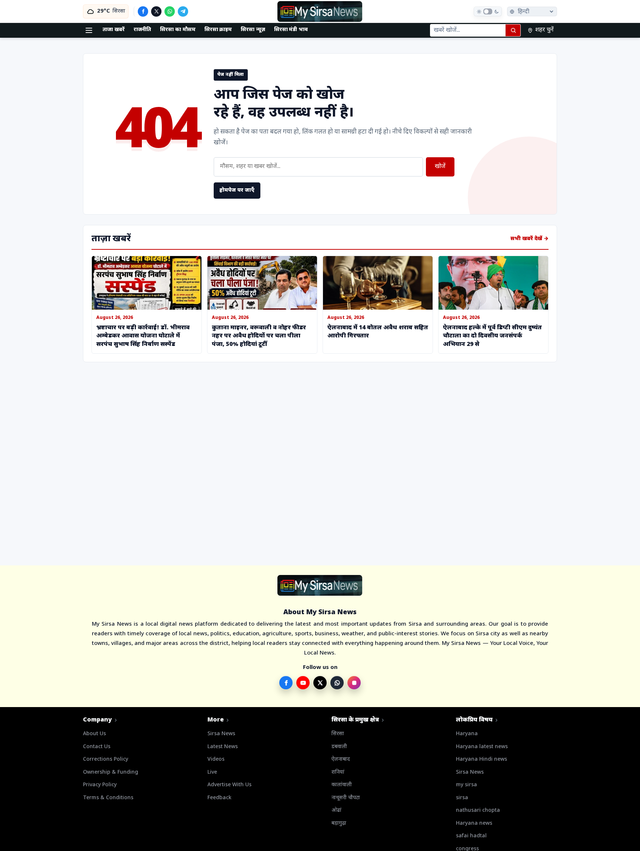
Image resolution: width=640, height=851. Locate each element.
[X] (156, 11)
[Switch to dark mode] (488, 11)
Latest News (222, 746)
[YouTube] (303, 682)
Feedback (219, 797)
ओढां (336, 810)
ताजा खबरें (114, 29)
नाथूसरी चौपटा (345, 797)
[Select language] (532, 11)
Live (212, 772)
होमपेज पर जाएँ (237, 190)
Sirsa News (221, 733)
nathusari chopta (478, 810)
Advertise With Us (229, 784)
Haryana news (474, 823)
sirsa (462, 797)
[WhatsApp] (169, 11)
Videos (215, 759)
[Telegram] (183, 11)
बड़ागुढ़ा (338, 823)
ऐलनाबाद (340, 759)
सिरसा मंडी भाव (291, 29)
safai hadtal (471, 836)
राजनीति (142, 29)
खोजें (440, 167)
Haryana (467, 733)
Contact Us (96, 746)
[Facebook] (143, 11)
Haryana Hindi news (481, 759)
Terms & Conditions (108, 797)
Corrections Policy (105, 759)
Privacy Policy (100, 784)
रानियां (337, 772)
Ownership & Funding (110, 772)
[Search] (513, 30)
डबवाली (339, 746)
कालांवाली (341, 784)
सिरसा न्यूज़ (253, 29)
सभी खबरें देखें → (529, 238)
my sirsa (466, 784)
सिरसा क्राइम (218, 29)
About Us (94, 733)
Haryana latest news (482, 746)
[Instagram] (354, 682)
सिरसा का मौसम (177, 29)
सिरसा (337, 733)
